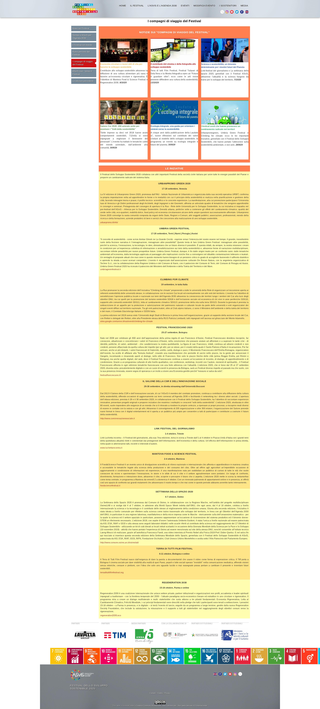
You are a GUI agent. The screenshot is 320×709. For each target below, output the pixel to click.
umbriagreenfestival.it (110, 269)
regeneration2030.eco (110, 615)
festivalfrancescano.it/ (110, 375)
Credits (160, 693)
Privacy (167, 693)
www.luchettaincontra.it (111, 448)
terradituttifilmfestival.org (112, 572)
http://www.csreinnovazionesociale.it (117, 418)
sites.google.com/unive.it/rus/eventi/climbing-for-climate (126, 321)
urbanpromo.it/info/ (109, 222)
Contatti (153, 693)
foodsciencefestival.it (110, 486)
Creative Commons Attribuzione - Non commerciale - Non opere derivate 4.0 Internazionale (171, 705)
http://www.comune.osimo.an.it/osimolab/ (119, 542)
